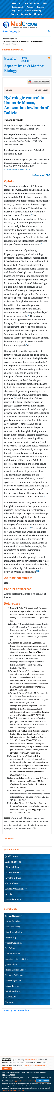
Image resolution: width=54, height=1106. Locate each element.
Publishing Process (13, 980)
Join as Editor (11, 964)
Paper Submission (31, 3)
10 (26, 412)
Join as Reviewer (12, 986)
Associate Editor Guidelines (17, 959)
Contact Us (26, 14)
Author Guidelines (13, 921)
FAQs (45, 3)
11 (44, 496)
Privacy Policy (21, 1090)
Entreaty (9, 1002)
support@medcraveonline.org (25, 1081)
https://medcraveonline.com (36, 1066)
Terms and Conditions (9, 1090)
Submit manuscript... (13, 49)
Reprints (40, 7)
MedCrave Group (31, 1059)
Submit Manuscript (13, 916)
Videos (30, 7)
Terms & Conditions (13, 943)
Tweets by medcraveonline (15, 1010)
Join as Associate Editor (15, 970)
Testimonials (18, 7)
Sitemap (38, 14)
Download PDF (42, 175)
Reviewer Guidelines (14, 975)
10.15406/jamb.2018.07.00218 (17, 169)
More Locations (43, 1081)
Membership (10, 937)
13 (32, 516)
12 (13, 509)
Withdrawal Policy (13, 991)
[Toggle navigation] (49, 31)
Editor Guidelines (12, 953)
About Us (16, 3)
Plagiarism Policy (12, 926)
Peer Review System (13, 932)
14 (30, 527)
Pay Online (17, 10)
